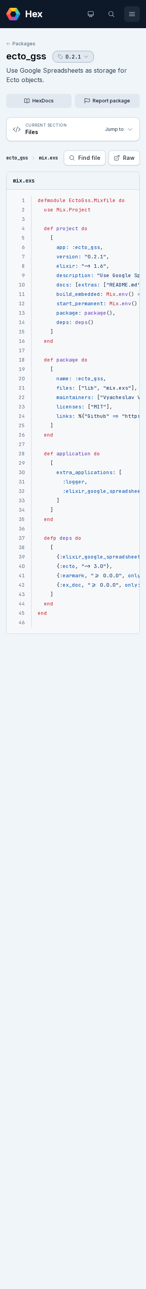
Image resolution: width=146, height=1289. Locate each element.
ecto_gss (26, 56)
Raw (129, 157)
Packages (23, 44)
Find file (89, 157)
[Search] (111, 14)
